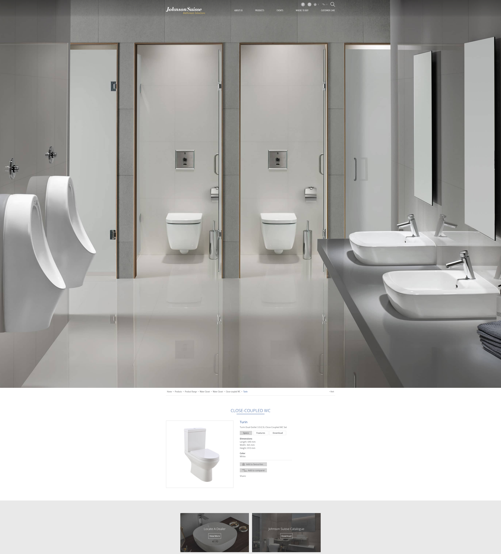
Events (280, 10)
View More (215, 536)
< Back (331, 391)
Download (286, 536)
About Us (238, 10)
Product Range (191, 391)
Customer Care (328, 10)
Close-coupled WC (233, 391)
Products (259, 10)
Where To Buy (302, 10)
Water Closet (205, 391)
